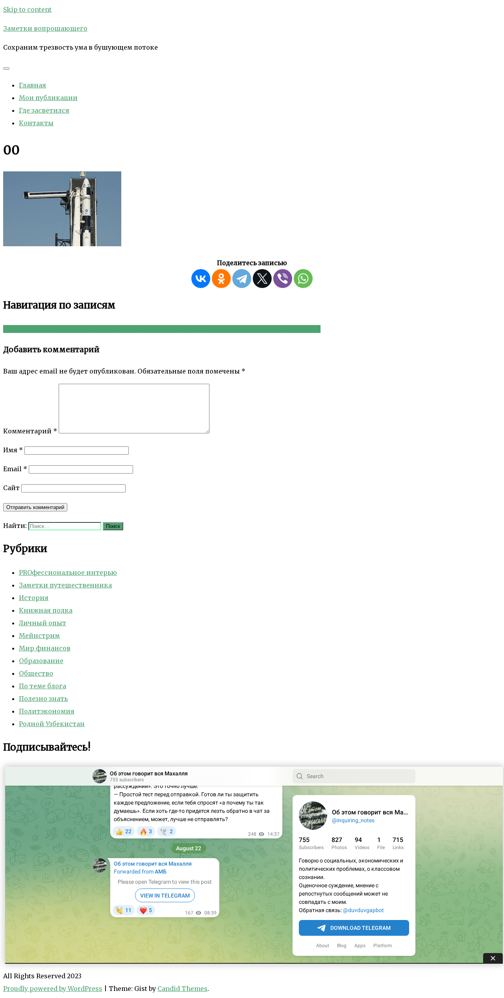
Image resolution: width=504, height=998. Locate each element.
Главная (32, 85)
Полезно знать (43, 699)
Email (15, 469)
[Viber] (282, 278)
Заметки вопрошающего (45, 28)
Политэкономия (46, 711)
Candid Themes (183, 988)
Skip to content (27, 9)
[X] (262, 278)
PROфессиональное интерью (68, 572)
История (33, 598)
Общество (36, 673)
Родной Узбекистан (52, 724)
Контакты (36, 123)
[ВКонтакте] (200, 278)
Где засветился (44, 110)
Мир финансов (44, 648)
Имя (13, 450)
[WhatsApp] (303, 278)
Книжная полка (45, 610)
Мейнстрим (39, 635)
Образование (41, 661)
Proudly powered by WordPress (52, 988)
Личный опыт (42, 623)
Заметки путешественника (65, 585)
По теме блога (42, 686)
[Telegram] (241, 278)
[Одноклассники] (221, 278)
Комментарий (30, 431)
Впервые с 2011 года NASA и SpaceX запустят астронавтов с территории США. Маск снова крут (162, 329)
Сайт (11, 488)
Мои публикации (48, 98)
